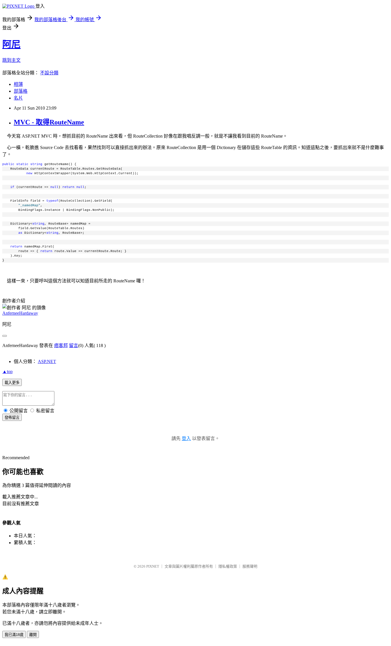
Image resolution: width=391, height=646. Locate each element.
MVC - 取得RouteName (49, 122)
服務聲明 (249, 566)
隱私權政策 (227, 566)
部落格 (20, 91)
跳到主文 (11, 60)
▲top (7, 371)
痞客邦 (61, 345)
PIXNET (152, 566)
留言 (73, 345)
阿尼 (11, 44)
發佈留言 (12, 417)
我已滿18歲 (14, 635)
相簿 (18, 84)
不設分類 (49, 72)
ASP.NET (47, 361)
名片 (18, 98)
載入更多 (12, 383)
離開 (33, 635)
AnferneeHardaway (20, 313)
